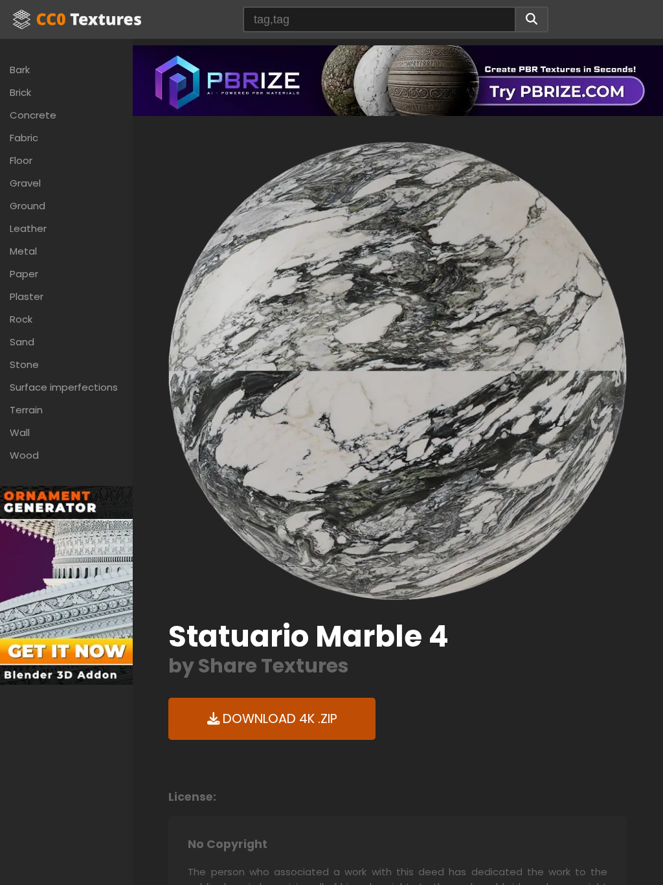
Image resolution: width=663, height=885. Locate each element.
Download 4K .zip (278, 719)
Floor (21, 160)
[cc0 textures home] (77, 19)
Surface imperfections (64, 387)
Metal (23, 251)
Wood (24, 455)
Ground (27, 206)
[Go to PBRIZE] (398, 80)
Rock (21, 319)
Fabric (24, 137)
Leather (28, 228)
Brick (20, 92)
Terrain (26, 410)
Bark (20, 69)
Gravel (25, 183)
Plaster (26, 296)
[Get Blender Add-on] (66, 585)
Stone (24, 364)
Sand (22, 342)
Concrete (33, 115)
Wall (20, 432)
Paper (24, 274)
